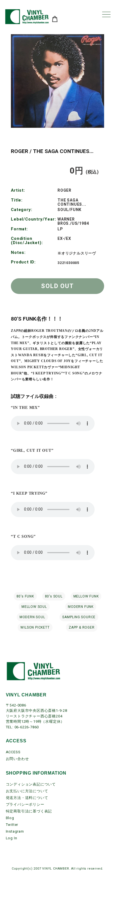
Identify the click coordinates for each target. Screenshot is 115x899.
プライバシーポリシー (25, 804)
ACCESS (13, 752)
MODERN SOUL (32, 617)
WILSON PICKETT (34, 627)
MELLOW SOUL (34, 606)
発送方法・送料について (27, 797)
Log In (11, 838)
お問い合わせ (17, 758)
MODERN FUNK (81, 606)
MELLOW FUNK (86, 596)
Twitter (12, 824)
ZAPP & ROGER (82, 627)
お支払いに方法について (27, 791)
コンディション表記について (31, 784)
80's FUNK (25, 596)
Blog (10, 818)
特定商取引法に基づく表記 (29, 811)
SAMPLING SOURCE (78, 617)
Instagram (15, 831)
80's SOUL (54, 596)
